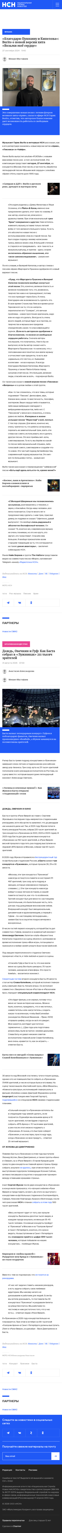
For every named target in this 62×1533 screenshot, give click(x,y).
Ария (35, 593)
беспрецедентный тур (45, 857)
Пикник (27, 593)
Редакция (7, 1470)
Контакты (20, 1470)
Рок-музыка (15, 593)
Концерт (13, 1363)
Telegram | (54, 573)
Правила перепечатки (13, 1520)
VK (46, 573)
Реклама (33, 1470)
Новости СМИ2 (9, 631)
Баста (34, 1363)
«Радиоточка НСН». (28, 562)
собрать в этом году (42, 1202)
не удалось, (25, 1167)
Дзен (41, 573)
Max (4, 577)
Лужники (24, 1363)
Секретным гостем (12, 979)
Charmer (17, 1526)
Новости (32, 573)
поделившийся (9, 1100)
